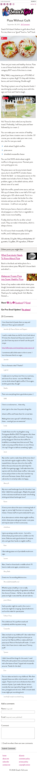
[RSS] (11, 4)
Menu (33, 4)
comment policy (24, 758)
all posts (21, 755)
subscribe (6, 761)
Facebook (19, 302)
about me (6, 758)
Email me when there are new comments (18, 743)
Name (3, 708)
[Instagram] (14, 4)
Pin (10, 302)
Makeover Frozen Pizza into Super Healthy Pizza (12, 277)
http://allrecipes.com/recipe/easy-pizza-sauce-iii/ (18, 348)
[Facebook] (5, 4)
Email (28, 302)
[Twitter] (8, 4)
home (4, 755)
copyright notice (24, 764)
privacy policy (23, 761)
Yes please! (26, 309)
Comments (25, 24)
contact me (6, 764)
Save (5, 38)
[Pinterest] (1, 4)
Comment (5, 725)
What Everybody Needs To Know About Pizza (12, 256)
